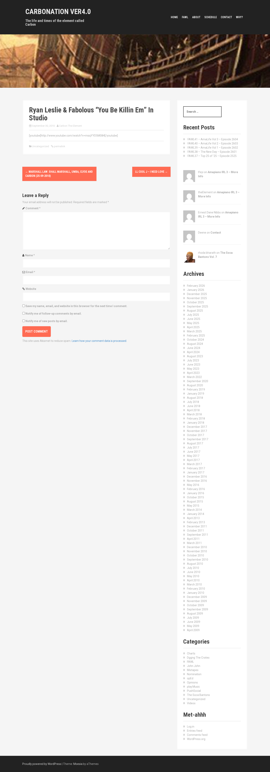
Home (174, 17)
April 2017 (193, 460)
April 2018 (193, 410)
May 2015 (193, 505)
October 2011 (195, 530)
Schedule (210, 17)
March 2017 (194, 464)
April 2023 (193, 372)
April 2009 (193, 630)
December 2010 (197, 547)
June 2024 (193, 348)
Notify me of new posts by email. (46, 321)
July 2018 (193, 401)
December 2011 (197, 526)
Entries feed (194, 730)
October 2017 (195, 435)
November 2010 (197, 551)
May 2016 (193, 484)
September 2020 (197, 381)
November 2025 (197, 298)
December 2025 (197, 294)
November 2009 (197, 601)
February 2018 (196, 418)
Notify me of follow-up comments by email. (53, 313)
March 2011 (194, 543)
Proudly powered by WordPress (41, 763)
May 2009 (193, 626)
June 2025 (193, 318)
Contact (226, 17)
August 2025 (195, 310)
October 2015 (195, 497)
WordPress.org (196, 739)
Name (30, 255)
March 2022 (194, 377)
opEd (190, 678)
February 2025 (196, 335)
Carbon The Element (70, 125)
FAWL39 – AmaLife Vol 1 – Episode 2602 (213, 147)
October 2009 (195, 605)
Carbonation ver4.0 (58, 12)
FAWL (185, 17)
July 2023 (193, 360)
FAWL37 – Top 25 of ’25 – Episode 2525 (212, 155)
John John (193, 665)
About (196, 17)
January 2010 (195, 592)
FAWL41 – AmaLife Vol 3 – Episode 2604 (213, 139)
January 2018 (195, 422)
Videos (191, 703)
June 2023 (193, 364)
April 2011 (193, 538)
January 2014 (195, 514)
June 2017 (193, 451)
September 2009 (197, 609)
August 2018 (195, 397)
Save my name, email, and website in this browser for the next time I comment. (76, 306)
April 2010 (193, 580)
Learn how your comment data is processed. (99, 340)
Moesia (77, 763)
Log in (190, 726)
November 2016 (197, 480)
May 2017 (193, 455)
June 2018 (193, 406)
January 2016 (195, 493)
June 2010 (193, 572)
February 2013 (196, 522)
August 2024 (195, 343)
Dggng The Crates (198, 657)
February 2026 (196, 285)
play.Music (193, 686)
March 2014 (194, 509)
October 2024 (195, 339)
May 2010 (193, 576)
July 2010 (193, 567)
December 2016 (197, 476)
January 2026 (195, 289)
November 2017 (197, 431)
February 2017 (196, 468)
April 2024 (193, 352)
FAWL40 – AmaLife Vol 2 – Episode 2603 (213, 143)
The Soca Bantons (198, 695)
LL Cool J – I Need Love (151, 171)
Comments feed (197, 734)
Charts (191, 653)
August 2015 (195, 501)
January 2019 (195, 393)
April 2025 (193, 327)
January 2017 (195, 472)
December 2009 (197, 597)
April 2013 (193, 518)
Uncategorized (196, 699)
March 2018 (194, 414)
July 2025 (193, 314)
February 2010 (196, 588)
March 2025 (194, 331)
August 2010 (195, 563)
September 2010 (197, 559)
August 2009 (195, 613)
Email (30, 272)
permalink (59, 146)
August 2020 (195, 385)
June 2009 (193, 621)
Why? (239, 17)
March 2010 (194, 584)
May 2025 (193, 323)
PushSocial (194, 690)
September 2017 (197, 439)
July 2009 (193, 617)
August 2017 (195, 443)
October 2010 (195, 555)
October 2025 (195, 302)
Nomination (194, 674)
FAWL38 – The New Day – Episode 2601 (212, 151)
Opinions (192, 682)
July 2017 (193, 447)
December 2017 (197, 426)
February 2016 (196, 489)
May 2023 (193, 368)
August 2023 (195, 356)
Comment (33, 208)
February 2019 (196, 389)
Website (31, 288)
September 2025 (197, 306)
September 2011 (197, 534)
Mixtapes (192, 670)
